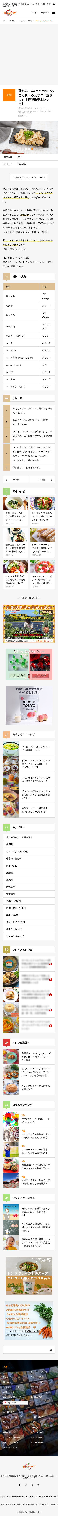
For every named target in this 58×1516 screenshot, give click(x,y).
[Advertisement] (29, 54)
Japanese (11, 1402)
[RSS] (38, 1485)
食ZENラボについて (39, 1372)
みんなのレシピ (13, 929)
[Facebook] (19, 1485)
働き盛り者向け (31, 111)
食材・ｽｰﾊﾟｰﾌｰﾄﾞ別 (15, 922)
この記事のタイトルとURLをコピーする (29, 177)
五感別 (9, 880)
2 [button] (29, 149)
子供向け (41, 111)
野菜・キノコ (27, 113)
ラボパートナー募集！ (12, 1387)
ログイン (34, 13)
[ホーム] (4, 21)
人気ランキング (37, 1377)
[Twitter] (26, 1485)
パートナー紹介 (37, 1382)
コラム (6, 1382)
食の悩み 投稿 (36, 1397)
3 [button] (32, 149)
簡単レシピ (11, 865)
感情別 (9, 872)
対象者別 (10, 887)
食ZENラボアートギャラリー (20, 837)
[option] (29, 137)
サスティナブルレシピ (17, 851)
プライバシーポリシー (40, 1392)
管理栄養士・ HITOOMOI (33, 108)
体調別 (9, 844)
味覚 (19, 111)
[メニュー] (53, 12)
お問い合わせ (8, 1392)
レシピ (6, 1377)
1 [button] (26, 149)
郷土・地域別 (12, 915)
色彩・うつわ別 (13, 901)
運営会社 (34, 1387)
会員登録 (45, 13)
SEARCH (54, 4)
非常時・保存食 (13, 858)
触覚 (24, 111)
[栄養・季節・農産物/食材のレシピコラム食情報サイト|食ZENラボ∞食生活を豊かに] (10, 12)
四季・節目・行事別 (16, 908)
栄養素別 (10, 894)
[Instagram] (32, 1485)
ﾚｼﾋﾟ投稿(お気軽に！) (12, 1397)
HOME (6, 1372)
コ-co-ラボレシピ (15, 936)
